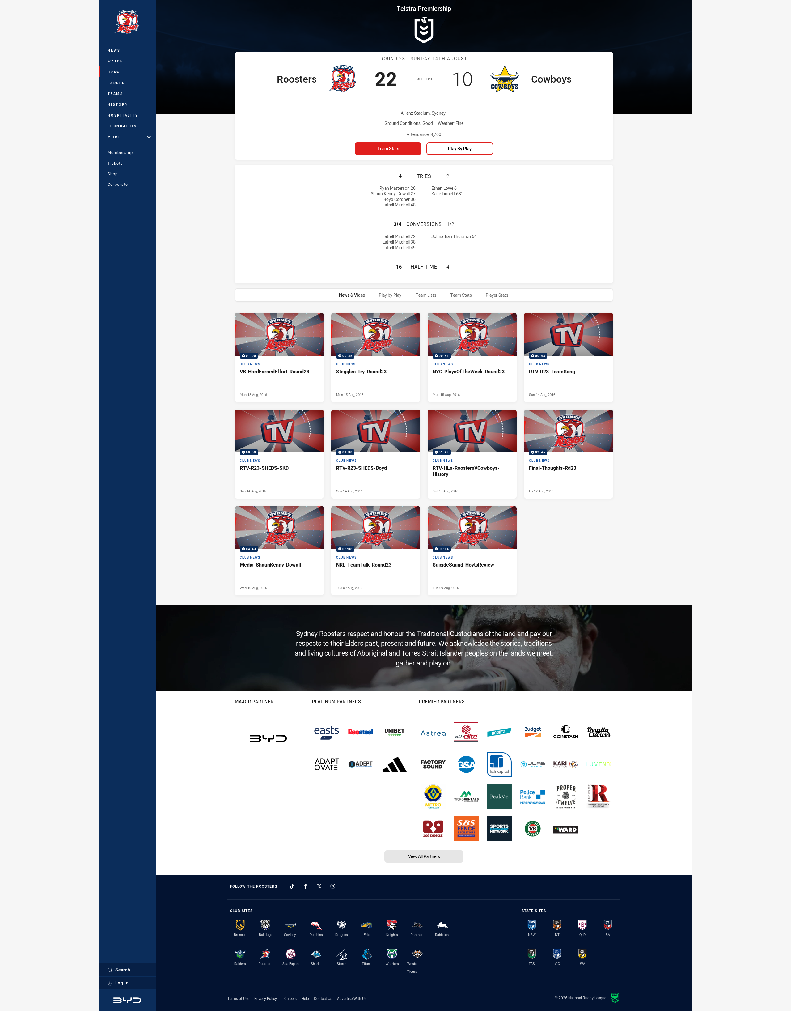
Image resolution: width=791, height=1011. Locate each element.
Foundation (122, 126)
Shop (113, 173)
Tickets (115, 163)
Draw (114, 72)
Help (305, 998)
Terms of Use (238, 998)
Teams (115, 93)
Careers (290, 998)
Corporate (118, 184)
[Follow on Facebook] (305, 886)
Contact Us (323, 998)
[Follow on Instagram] (332, 886)
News (114, 50)
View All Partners (424, 856)
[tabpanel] (423, 454)
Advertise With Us (351, 998)
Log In (122, 983)
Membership (120, 152)
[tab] (352, 295)
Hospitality (123, 115)
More (114, 136)
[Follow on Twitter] (319, 886)
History (118, 104)
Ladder (116, 82)
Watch (116, 61)
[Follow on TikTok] (292, 886)
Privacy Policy (265, 998)
